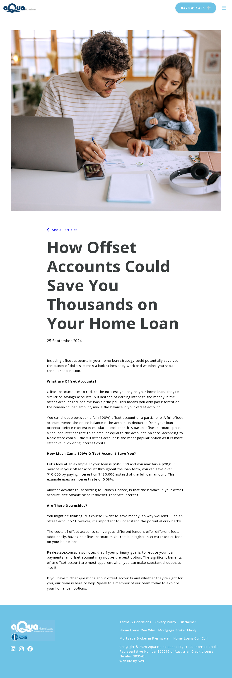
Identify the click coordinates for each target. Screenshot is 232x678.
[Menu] (224, 8)
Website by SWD (132, 661)
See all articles (64, 229)
